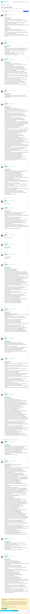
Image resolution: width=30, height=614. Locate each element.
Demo (23, 1)
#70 (28, 103)
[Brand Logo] (2, 2)
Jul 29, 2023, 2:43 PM (12, 90)
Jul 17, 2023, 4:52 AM (11, 42)
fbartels (6, 439)
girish (4, 14)
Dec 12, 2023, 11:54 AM (13, 264)
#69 (28, 90)
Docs (25, 1)
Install (28, 1)
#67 (28, 42)
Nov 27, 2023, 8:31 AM (12, 254)
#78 (28, 309)
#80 (28, 358)
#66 (28, 14)
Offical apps (14, 1)
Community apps (19, 1)
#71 (28, 166)
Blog (5, 47)
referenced (8, 439)
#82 (28, 441)
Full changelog (7, 18)
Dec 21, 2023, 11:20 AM (13, 309)
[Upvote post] (27, 38)
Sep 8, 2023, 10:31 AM (12, 166)
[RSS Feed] (23, 8)
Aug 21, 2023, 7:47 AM (12, 103)
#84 (28, 538)
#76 (28, 254)
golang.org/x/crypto (10, 313)
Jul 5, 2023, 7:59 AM (11, 14)
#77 (28, 264)
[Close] (28, 599)
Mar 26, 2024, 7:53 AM (13, 538)
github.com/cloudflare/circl (11, 342)
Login (5, 608)
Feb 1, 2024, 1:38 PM (12, 358)
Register (3, 608)
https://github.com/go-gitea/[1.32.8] (15, 464)
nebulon (5, 103)
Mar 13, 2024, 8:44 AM (12, 441)
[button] (1, 613)
